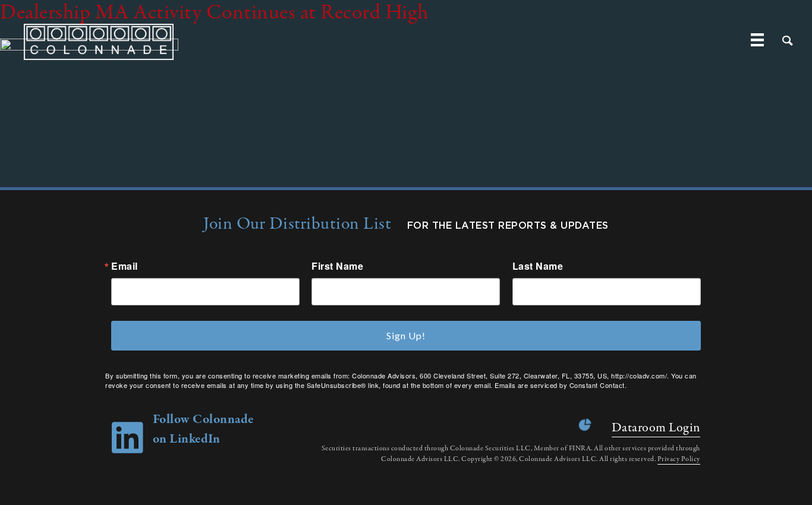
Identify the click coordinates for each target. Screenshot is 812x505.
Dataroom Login (656, 428)
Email (124, 266)
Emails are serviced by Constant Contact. (561, 385)
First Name (337, 266)
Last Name (538, 266)
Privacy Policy (678, 459)
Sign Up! (406, 335)
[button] (788, 42)
